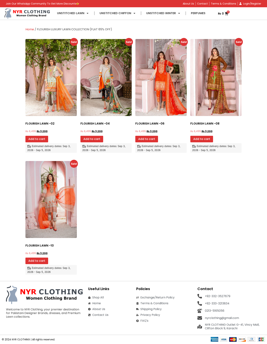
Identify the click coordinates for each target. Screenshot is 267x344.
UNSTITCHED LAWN (70, 13)
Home (29, 29)
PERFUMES (198, 13)
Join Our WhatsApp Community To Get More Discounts (41, 3)
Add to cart (36, 139)
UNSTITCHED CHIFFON (115, 13)
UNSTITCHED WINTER (161, 13)
